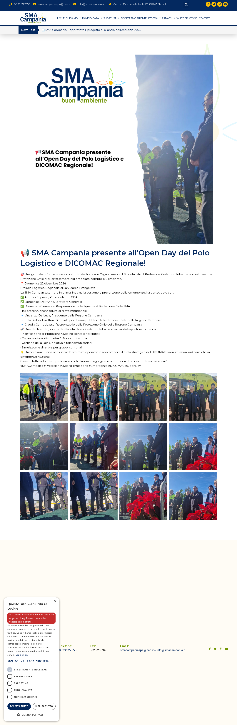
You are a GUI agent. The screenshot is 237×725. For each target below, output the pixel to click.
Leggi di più (22, 654)
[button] (186, 5)
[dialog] (31, 659)
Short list (109, 18)
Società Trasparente (133, 18)
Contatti (204, 18)
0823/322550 (67, 650)
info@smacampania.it (171, 650)
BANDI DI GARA (90, 18)
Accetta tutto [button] (19, 706)
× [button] (55, 601)
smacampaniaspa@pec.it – (138, 650)
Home (60, 18)
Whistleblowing (187, 18)
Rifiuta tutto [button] (44, 706)
